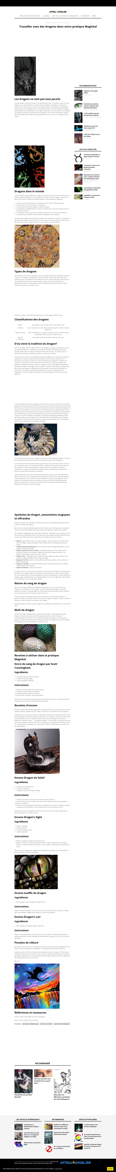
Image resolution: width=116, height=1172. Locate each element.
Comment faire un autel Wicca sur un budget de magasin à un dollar (31, 1134)
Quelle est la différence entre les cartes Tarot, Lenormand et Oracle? (61, 1126)
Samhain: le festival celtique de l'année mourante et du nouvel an (92, 1146)
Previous (12, 1076)
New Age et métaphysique (30, 16)
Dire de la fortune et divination (65, 16)
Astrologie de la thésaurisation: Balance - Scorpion (31, 1126)
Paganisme (85, 16)
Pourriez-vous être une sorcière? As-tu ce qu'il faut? (42, 1081)
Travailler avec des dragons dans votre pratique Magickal (36, 1162)
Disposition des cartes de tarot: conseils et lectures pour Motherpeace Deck (92, 176)
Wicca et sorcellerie (60, 22)
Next (73, 1076)
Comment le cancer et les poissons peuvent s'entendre (92, 167)
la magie (46, 16)
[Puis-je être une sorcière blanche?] (23, 1081)
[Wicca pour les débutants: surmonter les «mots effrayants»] (63, 1081)
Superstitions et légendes (62, 1024)
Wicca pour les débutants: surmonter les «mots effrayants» (62, 1097)
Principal (48, 22)
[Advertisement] (42, 42)
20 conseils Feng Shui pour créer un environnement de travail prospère (92, 1136)
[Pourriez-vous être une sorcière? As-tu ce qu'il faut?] (43, 1073)
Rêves (94, 16)
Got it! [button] (110, 1168)
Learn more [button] (58, 1168)
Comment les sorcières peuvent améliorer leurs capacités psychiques (91, 106)
